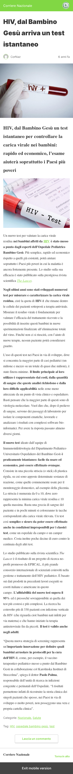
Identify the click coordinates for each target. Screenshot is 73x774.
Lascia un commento (36, 738)
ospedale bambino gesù (32, 726)
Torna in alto (62, 756)
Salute (37, 717)
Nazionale (24, 717)
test (52, 726)
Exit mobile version (36, 768)
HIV (47, 241)
